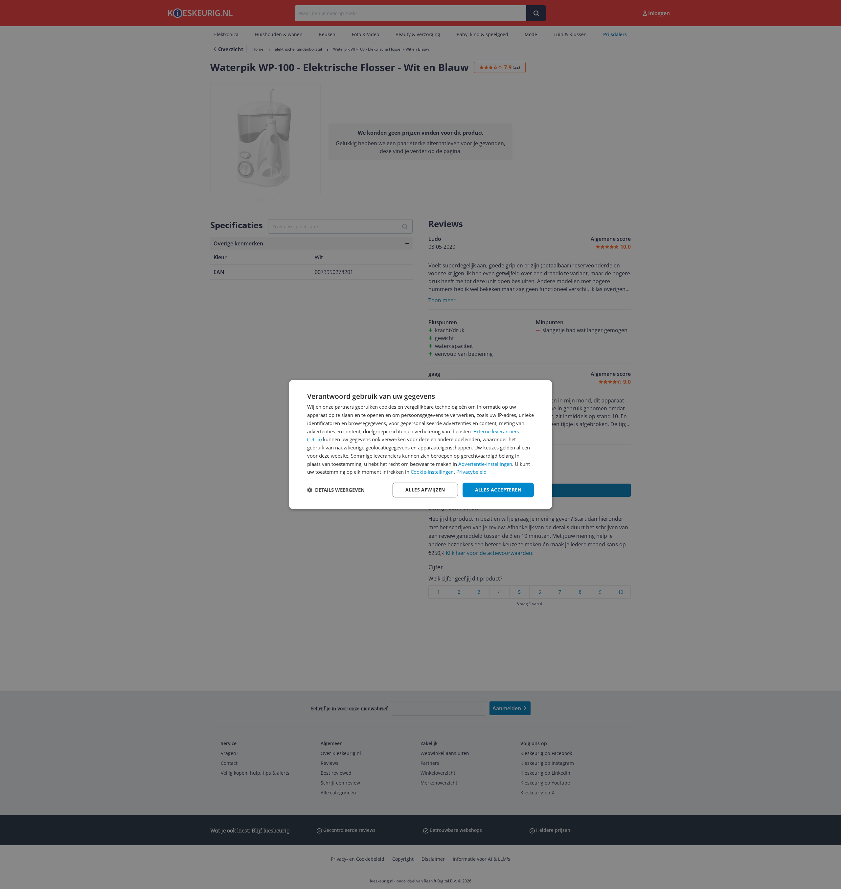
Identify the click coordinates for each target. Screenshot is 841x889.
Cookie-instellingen (432, 471)
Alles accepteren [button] (498, 490)
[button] (336, 490)
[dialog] (420, 444)
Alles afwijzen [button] (425, 490)
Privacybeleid (471, 471)
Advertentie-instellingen (485, 464)
